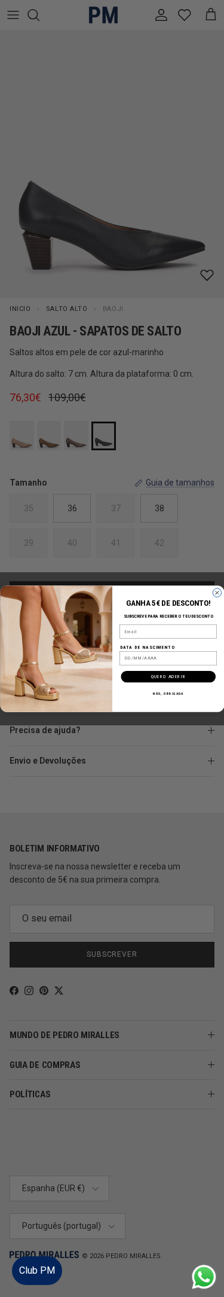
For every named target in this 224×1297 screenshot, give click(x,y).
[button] (202, 1252)
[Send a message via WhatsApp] (204, 1277)
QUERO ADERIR (168, 676)
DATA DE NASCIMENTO (146, 646)
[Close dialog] (217, 592)
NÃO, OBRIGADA (167, 693)
